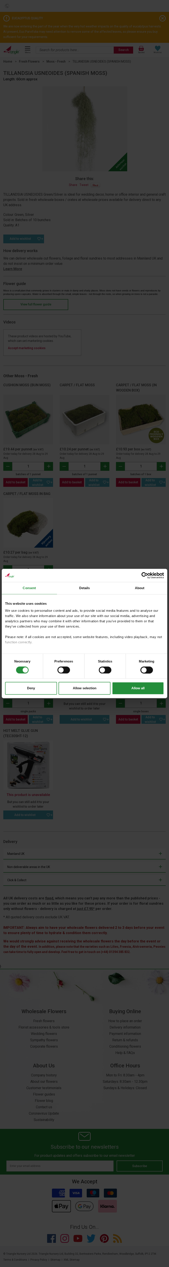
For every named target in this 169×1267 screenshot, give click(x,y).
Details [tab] (84, 588)
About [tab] (140, 588)
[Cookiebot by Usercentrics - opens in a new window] (144, 575)
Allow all (138, 688)
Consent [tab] (29, 588)
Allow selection (84, 688)
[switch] (63, 669)
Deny (31, 688)
